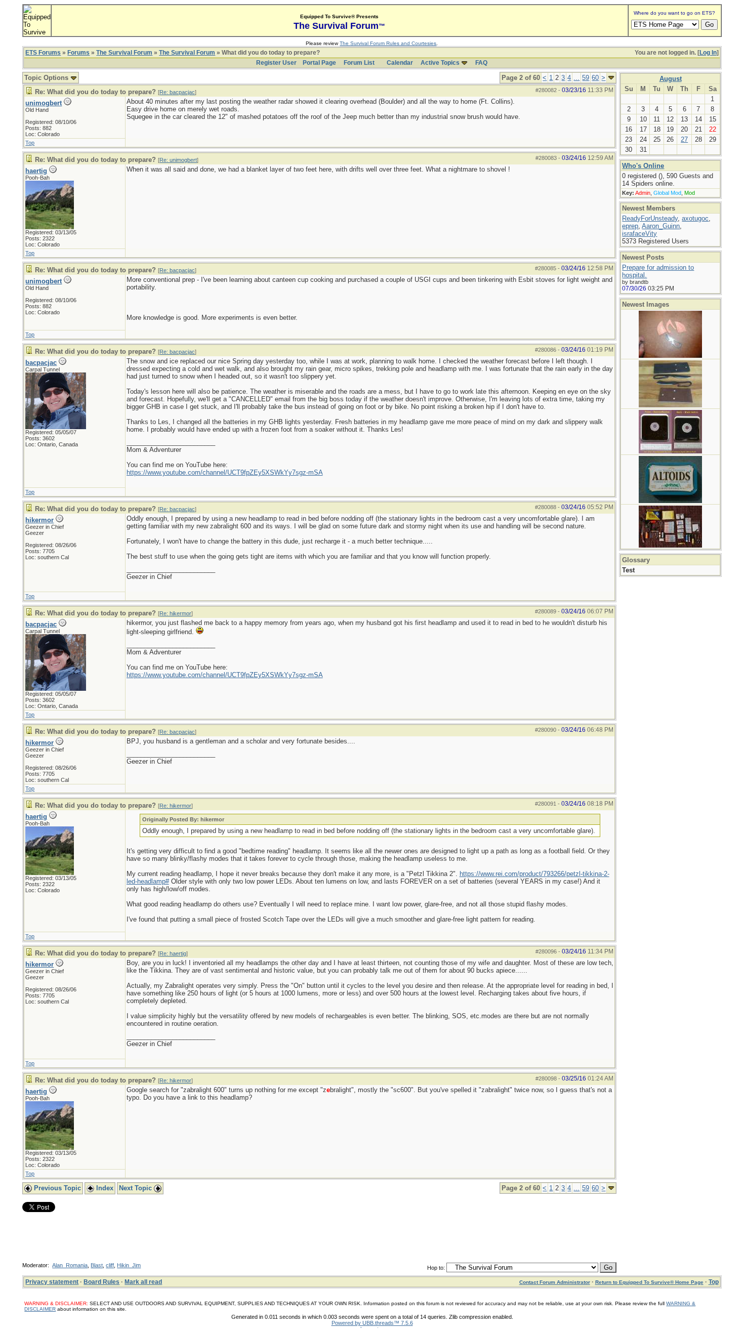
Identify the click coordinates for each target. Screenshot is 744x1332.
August (670, 78)
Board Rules (101, 1281)
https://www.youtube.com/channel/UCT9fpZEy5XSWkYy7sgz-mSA (225, 472)
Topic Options (47, 77)
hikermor (39, 520)
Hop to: (436, 1268)
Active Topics (440, 62)
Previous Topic (56, 1188)
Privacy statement (51, 1281)
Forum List (359, 62)
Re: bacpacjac (177, 92)
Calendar (400, 62)
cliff (110, 1265)
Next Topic (136, 1188)
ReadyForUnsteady (650, 218)
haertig (36, 171)
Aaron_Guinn (661, 226)
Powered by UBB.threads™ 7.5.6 (372, 1323)
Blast (97, 1265)
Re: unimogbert (178, 160)
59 (585, 77)
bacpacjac (41, 362)
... (576, 77)
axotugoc (695, 218)
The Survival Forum (124, 52)
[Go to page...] (611, 77)
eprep (630, 226)
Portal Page (319, 62)
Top (29, 143)
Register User (276, 62)
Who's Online (643, 166)
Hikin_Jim (129, 1265)
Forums (78, 52)
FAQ (481, 62)
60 (595, 77)
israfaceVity (639, 233)
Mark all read (143, 1281)
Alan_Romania (70, 1265)
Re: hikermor (175, 613)
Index (103, 1188)
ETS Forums (43, 52)
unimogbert (43, 103)
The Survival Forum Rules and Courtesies (388, 43)
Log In (708, 52)
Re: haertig (172, 953)
